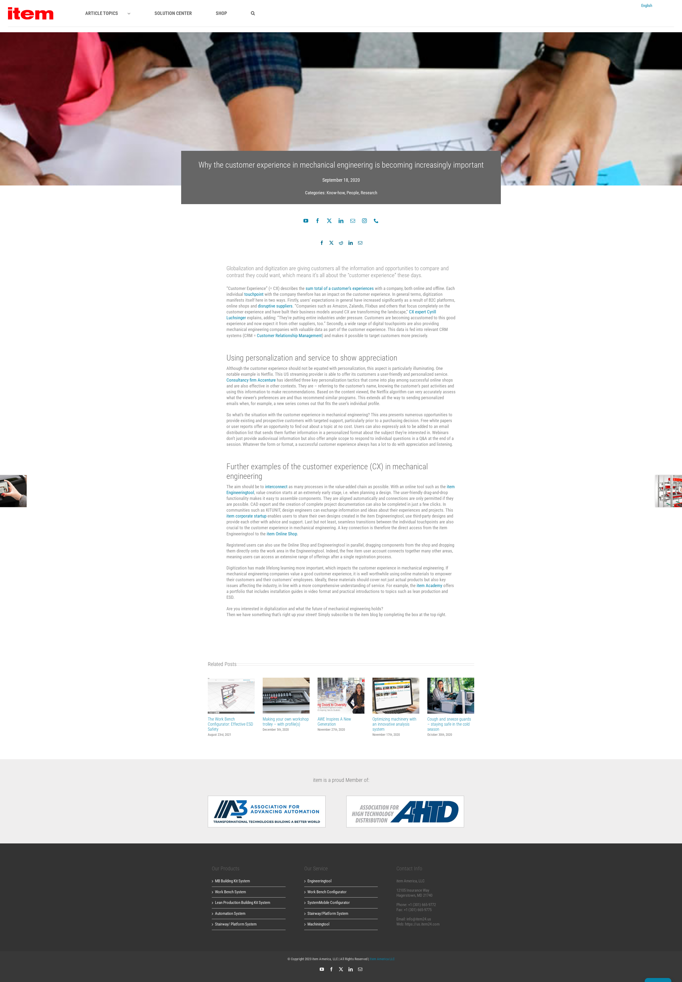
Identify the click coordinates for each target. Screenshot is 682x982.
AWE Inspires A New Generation (341, 695)
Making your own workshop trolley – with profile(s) (286, 695)
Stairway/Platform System (327, 913)
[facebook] (317, 220)
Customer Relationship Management (289, 335)
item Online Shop (282, 533)
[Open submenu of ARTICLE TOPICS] (133, 13)
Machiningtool (318, 924)
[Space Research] (30, 9)
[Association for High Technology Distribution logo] (267, 797)
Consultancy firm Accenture (251, 380)
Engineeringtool (319, 881)
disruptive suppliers (275, 306)
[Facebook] (322, 242)
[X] (331, 242)
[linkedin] (341, 220)
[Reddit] (341, 242)
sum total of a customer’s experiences (340, 288)
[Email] (360, 242)
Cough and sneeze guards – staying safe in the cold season (451, 695)
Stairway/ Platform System (236, 924)
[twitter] (329, 220)
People (353, 192)
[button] (253, 13)
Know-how (336, 192)
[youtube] (305, 220)
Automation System (230, 913)
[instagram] (364, 220)
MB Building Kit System (232, 881)
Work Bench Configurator (327, 892)
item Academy (429, 585)
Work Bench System (230, 892)
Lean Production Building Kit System (242, 902)
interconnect (276, 486)
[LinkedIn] (350, 242)
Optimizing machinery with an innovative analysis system (396, 695)
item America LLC (382, 959)
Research (369, 192)
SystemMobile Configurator (328, 902)
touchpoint (253, 294)
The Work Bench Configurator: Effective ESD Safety (231, 695)
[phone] (376, 220)
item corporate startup (246, 516)
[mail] (352, 220)
